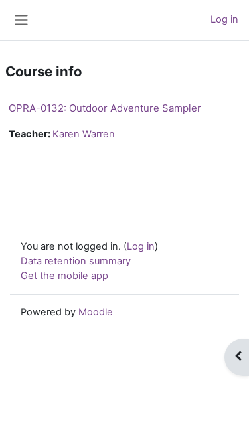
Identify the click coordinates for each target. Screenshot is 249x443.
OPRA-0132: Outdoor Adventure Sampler (105, 108)
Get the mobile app (64, 276)
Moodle (95, 312)
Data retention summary (76, 261)
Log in (224, 19)
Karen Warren (83, 134)
